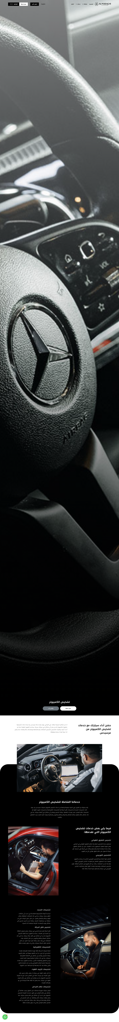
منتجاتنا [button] (85, 4)
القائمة (15, 4)
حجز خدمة (23, 4)
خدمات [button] (78, 4)
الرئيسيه (91, 4)
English (43, 4)
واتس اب (50, 708)
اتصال (72, 4)
